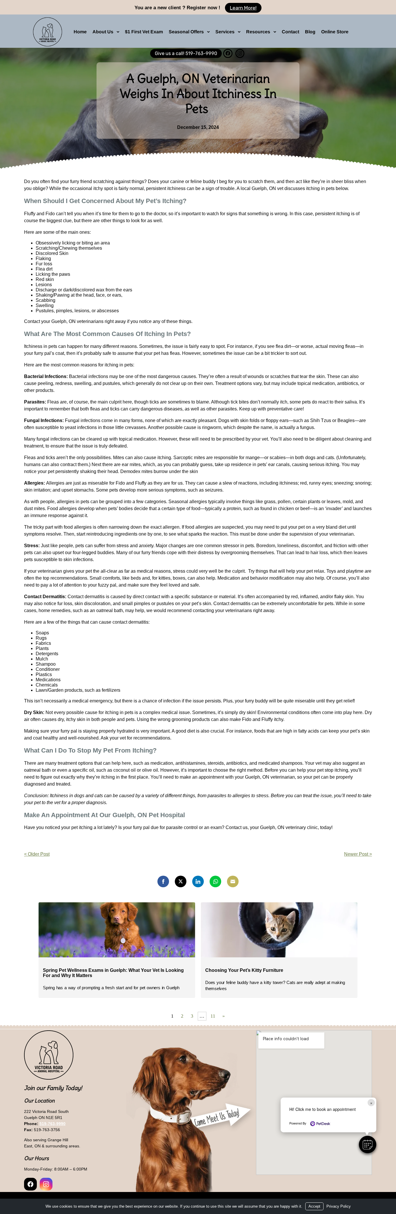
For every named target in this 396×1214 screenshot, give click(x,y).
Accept (314, 1206)
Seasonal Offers (186, 31)
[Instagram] (240, 53)
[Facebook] (228, 53)
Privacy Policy (338, 1206)
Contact (290, 31)
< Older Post (37, 854)
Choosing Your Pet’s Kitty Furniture (244, 970)
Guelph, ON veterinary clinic (289, 827)
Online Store (334, 31)
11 (212, 1016)
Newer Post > (358, 854)
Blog (310, 31)
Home (80, 31)
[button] (367, 1144)
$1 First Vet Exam (144, 31)
